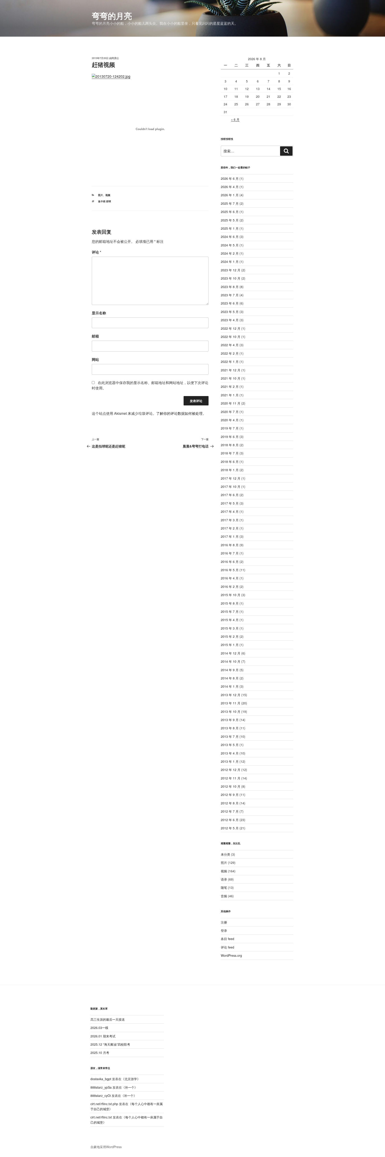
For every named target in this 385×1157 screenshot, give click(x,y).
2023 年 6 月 (230, 303)
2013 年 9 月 (230, 720)
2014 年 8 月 (230, 678)
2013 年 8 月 (230, 728)
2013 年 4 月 (230, 753)
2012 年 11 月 (230, 778)
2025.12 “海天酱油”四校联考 (110, 1044)
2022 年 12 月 (230, 328)
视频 (107, 195)
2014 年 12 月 (230, 653)
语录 (224, 879)
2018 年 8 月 (230, 445)
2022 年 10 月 (230, 336)
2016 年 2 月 (230, 586)
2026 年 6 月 (230, 178)
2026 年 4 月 (230, 186)
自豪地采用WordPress (106, 1147)
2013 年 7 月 (230, 736)
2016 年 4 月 (230, 578)
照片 (100, 195)
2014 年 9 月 (230, 670)
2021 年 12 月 (230, 370)
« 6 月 (235, 119)
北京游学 (131, 1079)
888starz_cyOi (100, 1095)
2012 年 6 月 (230, 820)
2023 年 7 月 (230, 295)
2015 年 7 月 (230, 611)
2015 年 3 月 (230, 628)
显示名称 (99, 312)
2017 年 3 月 (230, 520)
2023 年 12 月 (230, 270)
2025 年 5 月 (230, 220)
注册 (224, 922)
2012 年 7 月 (230, 811)
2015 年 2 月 (230, 636)
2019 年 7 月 (230, 428)
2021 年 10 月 (230, 378)
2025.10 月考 (99, 1052)
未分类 (225, 854)
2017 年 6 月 (230, 495)
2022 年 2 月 (230, 353)
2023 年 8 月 (230, 286)
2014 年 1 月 (230, 686)
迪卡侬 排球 (104, 201)
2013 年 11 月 (230, 703)
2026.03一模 (99, 1027)
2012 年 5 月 (230, 828)
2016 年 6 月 (230, 561)
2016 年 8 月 (230, 545)
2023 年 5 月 (230, 311)
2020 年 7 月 (230, 411)
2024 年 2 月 (230, 253)
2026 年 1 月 (230, 195)
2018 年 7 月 (230, 453)
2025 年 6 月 (230, 211)
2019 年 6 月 (230, 436)
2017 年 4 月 (230, 511)
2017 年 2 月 (230, 528)
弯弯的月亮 (112, 15)
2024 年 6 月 (230, 236)
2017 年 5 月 (230, 503)
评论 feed (227, 947)
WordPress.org (231, 955)
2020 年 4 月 (230, 420)
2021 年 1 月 (230, 395)
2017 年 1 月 (230, 536)
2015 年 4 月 (230, 619)
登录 (224, 930)
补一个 (129, 1087)
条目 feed (227, 938)
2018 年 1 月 (230, 470)
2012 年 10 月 (230, 786)
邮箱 (95, 336)
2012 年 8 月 (230, 803)
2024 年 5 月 (230, 245)
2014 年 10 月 (230, 661)
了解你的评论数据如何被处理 (179, 413)
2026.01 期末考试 (102, 1036)
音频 (224, 896)
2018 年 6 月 (230, 461)
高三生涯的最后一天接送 (107, 1019)
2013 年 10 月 (230, 711)
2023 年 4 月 (230, 320)
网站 (95, 359)
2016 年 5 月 (230, 570)
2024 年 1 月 (230, 261)
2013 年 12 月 (230, 695)
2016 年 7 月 (230, 553)
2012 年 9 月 (230, 794)
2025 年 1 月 (230, 228)
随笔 (224, 887)
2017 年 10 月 (230, 486)
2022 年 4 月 (230, 345)
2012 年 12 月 (230, 769)
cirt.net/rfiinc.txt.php (104, 1104)
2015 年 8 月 (230, 603)
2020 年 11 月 (230, 403)
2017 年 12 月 (230, 478)
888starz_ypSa (101, 1087)
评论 (96, 252)
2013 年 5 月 (230, 744)
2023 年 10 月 (230, 278)
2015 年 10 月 (230, 595)
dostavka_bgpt (100, 1079)
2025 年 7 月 (230, 203)
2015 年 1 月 (230, 644)
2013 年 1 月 (230, 761)
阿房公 (115, 58)
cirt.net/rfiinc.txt (101, 1117)
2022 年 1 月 (230, 361)
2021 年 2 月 (230, 386)
